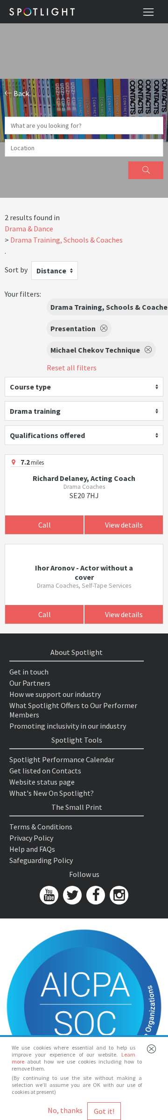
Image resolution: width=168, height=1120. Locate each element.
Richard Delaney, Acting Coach (84, 478)
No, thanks (65, 1110)
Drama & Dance (29, 228)
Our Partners (29, 683)
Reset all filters (72, 367)
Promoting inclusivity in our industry (67, 725)
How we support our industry (55, 694)
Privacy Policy (31, 837)
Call (44, 524)
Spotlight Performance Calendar (61, 759)
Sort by (16, 269)
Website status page (42, 781)
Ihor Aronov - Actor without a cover (84, 572)
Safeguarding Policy (41, 860)
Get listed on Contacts (45, 770)
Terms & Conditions (40, 826)
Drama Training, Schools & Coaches (66, 239)
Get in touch (29, 671)
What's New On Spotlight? (51, 793)
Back (20, 93)
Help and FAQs (32, 849)
